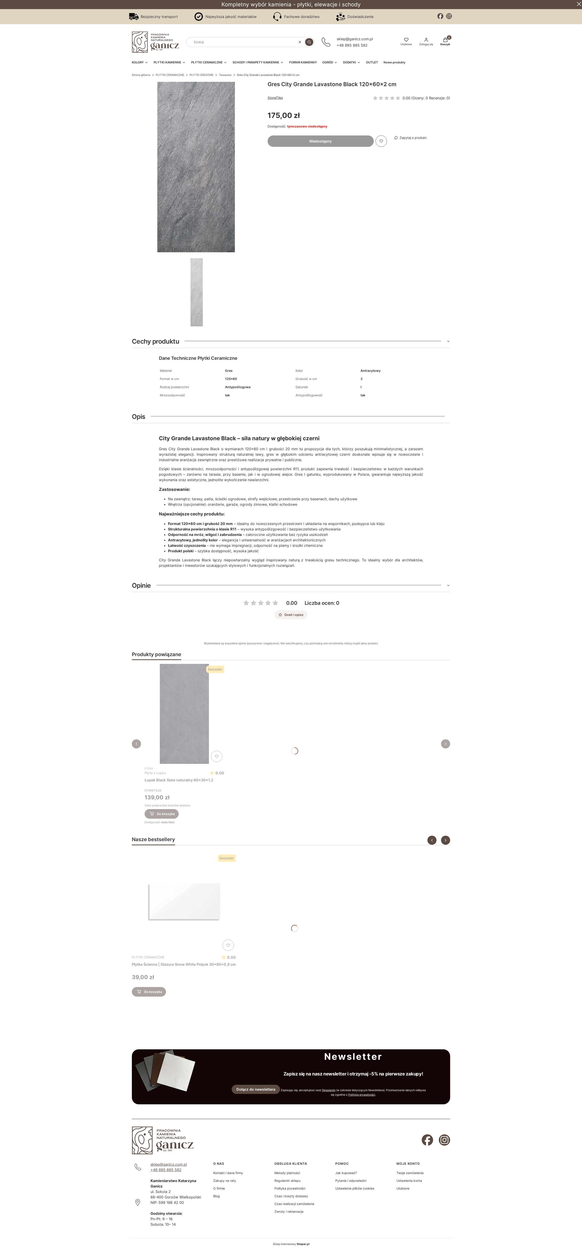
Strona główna (141, 75)
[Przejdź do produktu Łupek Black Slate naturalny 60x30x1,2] (184, 714)
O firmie (219, 1188)
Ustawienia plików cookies (354, 1188)
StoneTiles (275, 98)
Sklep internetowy (291, 1244)
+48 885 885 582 (352, 45)
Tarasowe (225, 75)
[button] (309, 42)
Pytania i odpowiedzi (350, 1180)
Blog (216, 1196)
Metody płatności (287, 1173)
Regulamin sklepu (287, 1180)
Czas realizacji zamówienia (294, 1204)
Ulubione (402, 1188)
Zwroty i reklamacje (289, 1211)
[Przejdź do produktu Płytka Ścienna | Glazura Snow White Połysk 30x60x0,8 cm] (184, 903)
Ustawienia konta (409, 1180)
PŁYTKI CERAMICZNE (170, 75)
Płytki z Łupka (155, 773)
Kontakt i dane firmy (228, 1173)
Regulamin (329, 1090)
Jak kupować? (346, 1173)
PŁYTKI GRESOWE (201, 75)
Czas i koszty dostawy (291, 1196)
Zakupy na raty (224, 1180)
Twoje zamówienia (410, 1173)
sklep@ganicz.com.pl (355, 39)
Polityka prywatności (289, 1188)
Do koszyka (166, 814)
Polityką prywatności (361, 1094)
